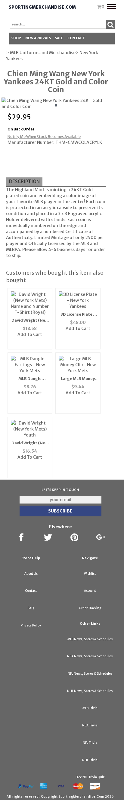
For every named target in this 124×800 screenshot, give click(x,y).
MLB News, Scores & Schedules (90, 639)
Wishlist (90, 574)
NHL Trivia (90, 760)
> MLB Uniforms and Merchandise (41, 52)
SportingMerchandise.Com (42, 7)
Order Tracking (90, 608)
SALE (59, 38)
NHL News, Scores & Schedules (90, 691)
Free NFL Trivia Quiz (90, 777)
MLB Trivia (90, 708)
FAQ (31, 608)
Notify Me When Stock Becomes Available (44, 136)
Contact (76, 38)
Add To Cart (29, 334)
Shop (16, 38)
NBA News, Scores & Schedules (90, 656)
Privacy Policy (31, 625)
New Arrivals (38, 38)
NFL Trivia (90, 743)
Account (90, 591)
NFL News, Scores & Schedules (90, 674)
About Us (31, 574)
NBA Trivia (90, 725)
